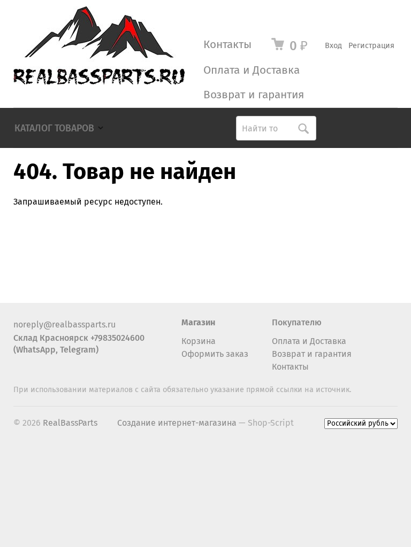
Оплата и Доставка (251, 70)
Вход (333, 45)
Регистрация (371, 45)
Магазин (198, 322)
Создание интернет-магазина (177, 423)
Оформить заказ (214, 354)
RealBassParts (70, 423)
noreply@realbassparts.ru (64, 324)
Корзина (198, 341)
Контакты (227, 44)
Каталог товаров (54, 128)
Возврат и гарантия (253, 94)
